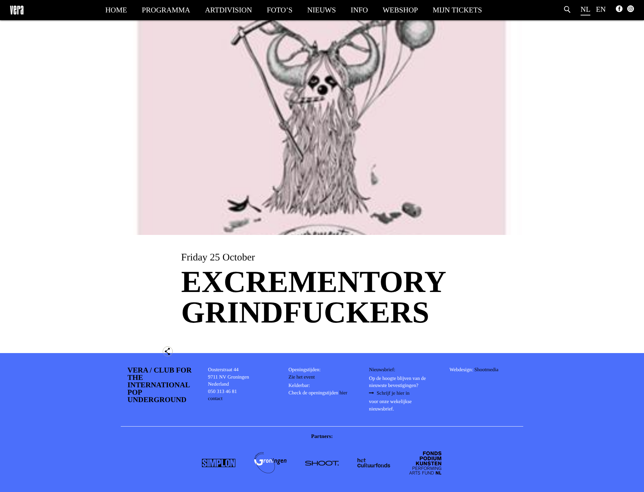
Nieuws (321, 10)
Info (359, 10)
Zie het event (301, 377)
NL (585, 9)
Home (116, 10)
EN (601, 9)
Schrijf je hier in (393, 393)
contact (215, 398)
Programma (166, 10)
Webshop (400, 10)
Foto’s (279, 10)
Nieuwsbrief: (382, 370)
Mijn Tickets (457, 10)
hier (343, 393)
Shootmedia (486, 370)
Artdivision (228, 10)
